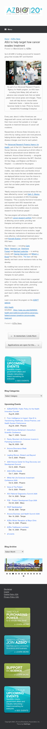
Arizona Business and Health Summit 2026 (23, 513)
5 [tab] (19, 573)
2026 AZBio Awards (14, 471)
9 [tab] (31, 573)
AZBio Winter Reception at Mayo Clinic (22, 520)
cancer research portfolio (22, 218)
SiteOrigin (27, 724)
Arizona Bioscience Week (17, 448)
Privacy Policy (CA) (11, 597)
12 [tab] (40, 573)
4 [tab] (16, 573)
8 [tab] (28, 573)
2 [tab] (10, 573)
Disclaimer (8, 589)
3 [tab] (13, 573)
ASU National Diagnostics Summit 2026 (22, 493)
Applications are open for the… (23, 345)
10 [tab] (34, 573)
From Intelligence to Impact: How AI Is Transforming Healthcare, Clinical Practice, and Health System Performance (22, 420)
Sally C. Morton (33, 194)
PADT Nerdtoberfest (14, 507)
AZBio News (15, 39)
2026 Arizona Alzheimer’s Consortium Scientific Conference (20, 431)
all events (10, 534)
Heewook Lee (15, 248)
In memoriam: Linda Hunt (23, 336)
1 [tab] (7, 573)
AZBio (28, 48)
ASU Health (9, 307)
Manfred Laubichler (21, 251)
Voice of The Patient (14, 487)
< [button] (8, 566)
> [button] (39, 566)
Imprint (6, 592)
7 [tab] (25, 573)
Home (7, 39)
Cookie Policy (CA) (11, 594)
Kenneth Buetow (14, 238)
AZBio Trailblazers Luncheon (18, 527)
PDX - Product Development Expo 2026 (22, 500)
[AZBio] (23, 11)
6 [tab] (22, 573)
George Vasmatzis (21, 254)
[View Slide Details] (23, 564)
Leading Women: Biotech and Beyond (21, 455)
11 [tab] (37, 573)
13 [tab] (23, 576)
